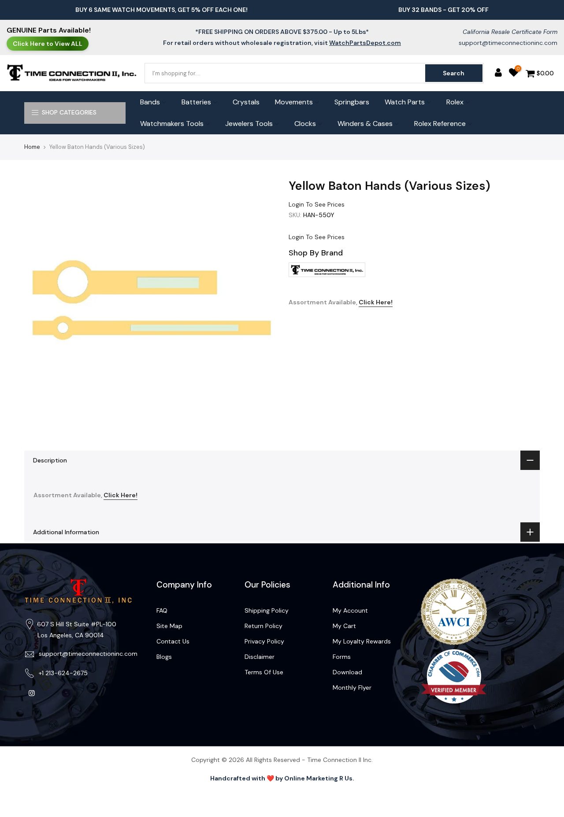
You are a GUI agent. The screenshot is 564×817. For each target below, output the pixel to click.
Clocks (305, 123)
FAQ (161, 610)
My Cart (344, 626)
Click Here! (376, 302)
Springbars (351, 102)
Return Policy (263, 626)
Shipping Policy (267, 610)
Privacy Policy (264, 641)
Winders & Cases (365, 123)
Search (453, 73)
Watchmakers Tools (172, 123)
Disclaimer (260, 657)
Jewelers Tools (249, 123)
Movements (294, 102)
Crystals (246, 102)
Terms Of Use (264, 672)
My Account (350, 610)
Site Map (169, 626)
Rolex (455, 102)
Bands (150, 102)
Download (347, 672)
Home (32, 147)
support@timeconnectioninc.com (508, 43)
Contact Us (172, 641)
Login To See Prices (317, 204)
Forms (342, 657)
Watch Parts (405, 102)
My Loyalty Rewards (362, 641)
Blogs (164, 657)
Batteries (196, 102)
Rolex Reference (440, 123)
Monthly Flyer (352, 687)
